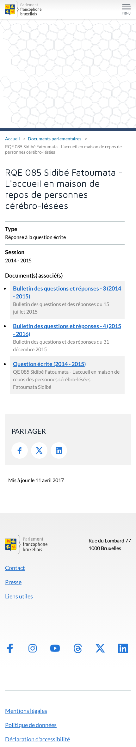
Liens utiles (19, 596)
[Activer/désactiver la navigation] (126, 9)
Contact (15, 567)
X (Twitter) (100, 648)
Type (11, 229)
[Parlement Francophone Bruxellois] (25, 9)
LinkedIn (59, 450)
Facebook (19, 450)
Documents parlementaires (54, 138)
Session (14, 252)
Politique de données (31, 724)
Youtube (55, 648)
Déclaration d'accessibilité (37, 739)
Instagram (32, 648)
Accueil (12, 138)
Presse (13, 582)
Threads (78, 648)
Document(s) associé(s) (34, 276)
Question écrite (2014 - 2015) (49, 363)
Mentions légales (26, 710)
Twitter (39, 450)
